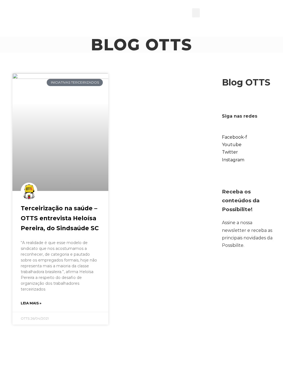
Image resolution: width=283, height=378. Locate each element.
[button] (196, 12)
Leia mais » (31, 303)
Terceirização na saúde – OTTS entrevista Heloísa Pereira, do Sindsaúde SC (60, 218)
